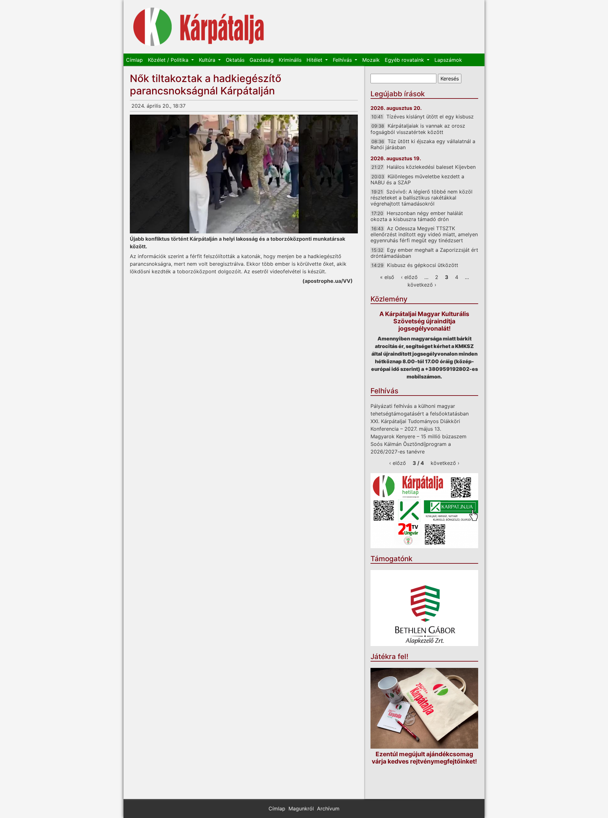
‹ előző (409, 277)
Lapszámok (448, 60)
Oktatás (235, 60)
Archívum (328, 808)
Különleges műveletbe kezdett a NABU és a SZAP (417, 179)
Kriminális (290, 60)
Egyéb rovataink (405, 60)
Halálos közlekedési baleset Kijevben (431, 167)
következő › (422, 285)
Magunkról (301, 808)
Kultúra (208, 60)
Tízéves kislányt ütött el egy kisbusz (430, 116)
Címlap (134, 60)
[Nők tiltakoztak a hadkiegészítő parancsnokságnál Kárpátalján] (244, 174)
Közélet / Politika (169, 60)
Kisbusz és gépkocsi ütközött (422, 265)
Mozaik (371, 60)
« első (387, 277)
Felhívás (343, 60)
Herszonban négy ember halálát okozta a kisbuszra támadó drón (416, 216)
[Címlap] (199, 27)
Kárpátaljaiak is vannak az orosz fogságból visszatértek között (417, 129)
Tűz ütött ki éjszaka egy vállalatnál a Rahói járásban (422, 144)
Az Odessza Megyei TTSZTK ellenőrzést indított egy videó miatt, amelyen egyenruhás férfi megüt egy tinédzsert (424, 234)
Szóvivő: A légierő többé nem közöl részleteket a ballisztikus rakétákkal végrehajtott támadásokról (421, 197)
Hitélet (315, 60)
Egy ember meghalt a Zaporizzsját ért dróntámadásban (424, 253)
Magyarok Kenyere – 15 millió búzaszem (418, 436)
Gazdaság (262, 60)
